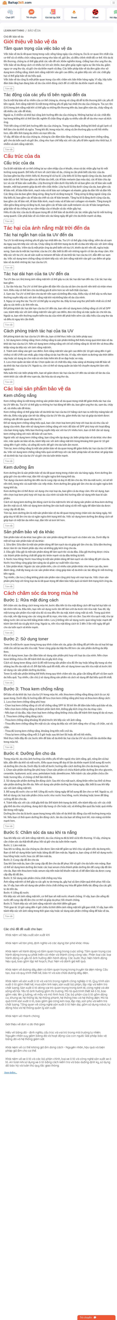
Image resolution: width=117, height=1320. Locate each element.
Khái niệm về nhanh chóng (22, 1016)
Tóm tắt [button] (8, 88)
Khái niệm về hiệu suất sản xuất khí (27, 935)
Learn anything (14, 30)
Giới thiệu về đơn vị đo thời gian (25, 1024)
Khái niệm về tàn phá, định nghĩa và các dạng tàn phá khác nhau (47, 943)
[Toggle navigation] (113, 3)
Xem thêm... (10, 1072)
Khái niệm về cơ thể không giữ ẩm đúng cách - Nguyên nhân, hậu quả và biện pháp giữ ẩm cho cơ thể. (55, 1049)
